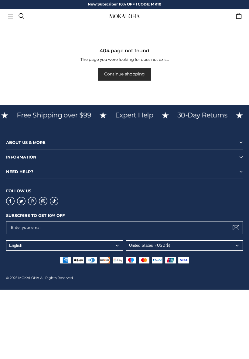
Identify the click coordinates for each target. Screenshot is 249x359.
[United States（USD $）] (184, 245)
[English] (64, 245)
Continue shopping (124, 73)
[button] (10, 16)
